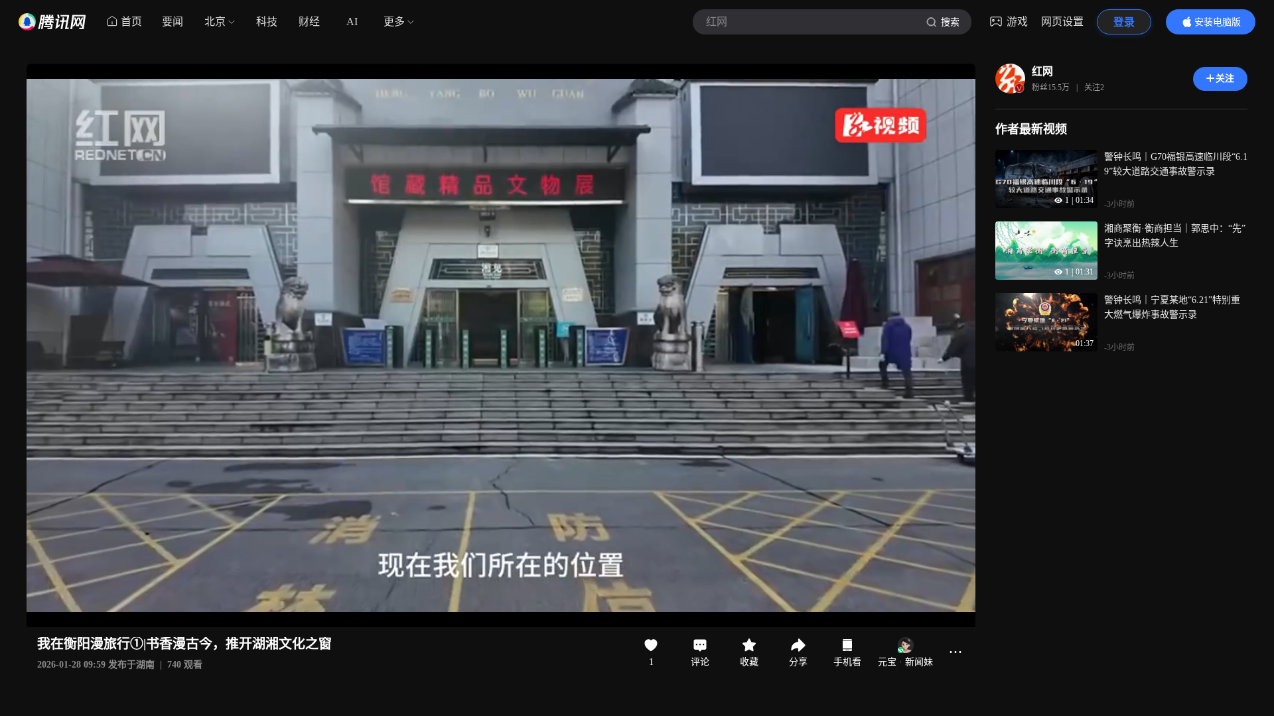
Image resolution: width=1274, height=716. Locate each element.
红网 (1042, 71)
